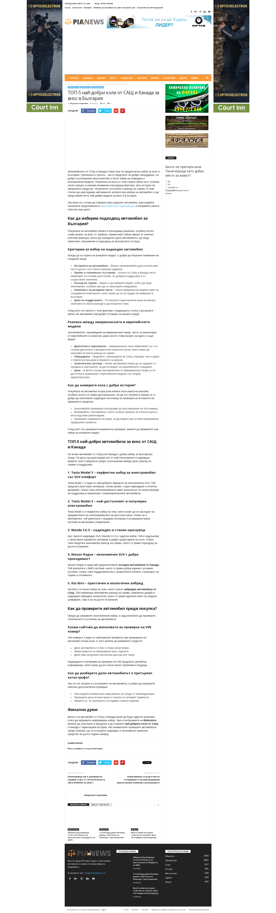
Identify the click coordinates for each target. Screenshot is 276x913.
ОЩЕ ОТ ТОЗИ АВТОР (100, 805)
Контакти (77, 8)
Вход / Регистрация (104, 3)
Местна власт (73, 829)
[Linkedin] (205, 12)
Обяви (194, 78)
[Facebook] (191, 12)
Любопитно (80, 84)
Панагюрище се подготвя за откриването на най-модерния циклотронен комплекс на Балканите (138, 779)
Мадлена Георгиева (79, 103)
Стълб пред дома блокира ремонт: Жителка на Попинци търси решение (112, 835)
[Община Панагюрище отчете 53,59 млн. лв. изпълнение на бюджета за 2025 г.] (82, 820)
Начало (74, 78)
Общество (127, 78)
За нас (68, 8)
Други (183, 78)
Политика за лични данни (150, 8)
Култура (142, 78)
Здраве (101, 78)
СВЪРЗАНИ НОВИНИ (78, 805)
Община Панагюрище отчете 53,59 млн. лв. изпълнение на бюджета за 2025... (145, 861)
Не (169, 184)
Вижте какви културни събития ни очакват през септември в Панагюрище (143, 835)
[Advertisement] (138, 53)
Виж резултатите (181, 190)
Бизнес (155, 78)
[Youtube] (209, 12)
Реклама (88, 8)
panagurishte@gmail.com (95, 873)
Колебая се (173, 187)
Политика (169, 78)
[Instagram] (200, 12)
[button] (207, 78)
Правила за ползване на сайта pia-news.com (114, 8)
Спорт (113, 78)
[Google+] (196, 12)
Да (169, 181)
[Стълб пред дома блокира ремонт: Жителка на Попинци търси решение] (113, 820)
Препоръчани (97, 87)
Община (88, 78)
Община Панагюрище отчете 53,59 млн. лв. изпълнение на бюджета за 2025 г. (81, 836)
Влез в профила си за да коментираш (85, 748)
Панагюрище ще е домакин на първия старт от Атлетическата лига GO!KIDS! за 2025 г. (86, 779)
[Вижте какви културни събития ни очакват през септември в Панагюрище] (145, 820)
